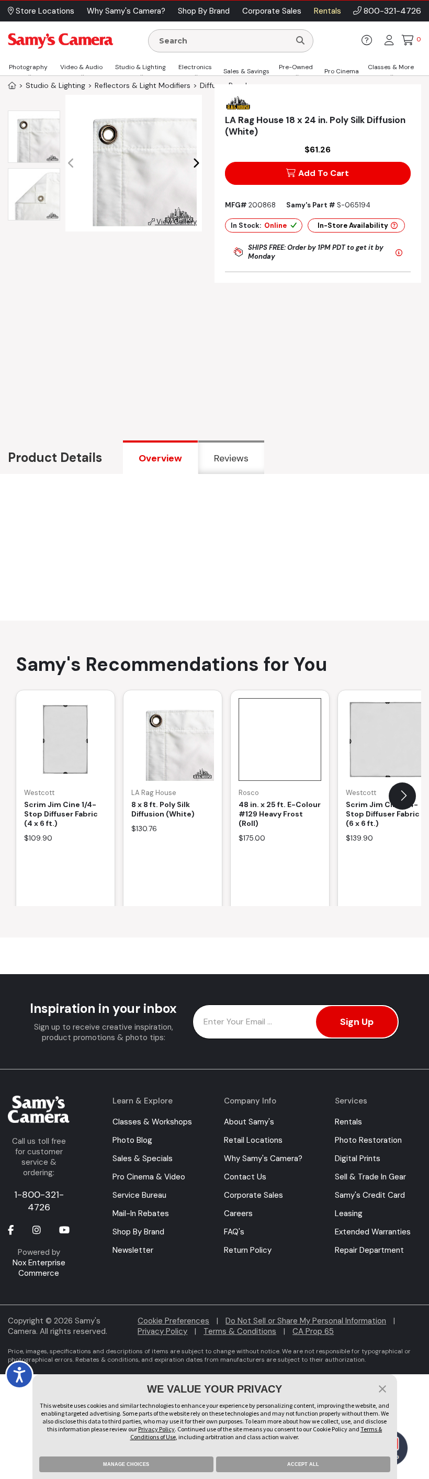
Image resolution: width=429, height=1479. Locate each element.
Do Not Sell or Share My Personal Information (305, 1321)
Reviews (231, 458)
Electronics (195, 67)
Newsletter (132, 1250)
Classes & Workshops (152, 1122)
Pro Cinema (341, 71)
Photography (28, 67)
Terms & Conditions (240, 1331)
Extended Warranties (373, 1232)
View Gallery (176, 221)
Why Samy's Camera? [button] (126, 11)
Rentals (348, 1122)
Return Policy (248, 1250)
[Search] (300, 40)
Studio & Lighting (140, 67)
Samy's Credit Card (370, 1195)
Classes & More (391, 67)
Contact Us (245, 1177)
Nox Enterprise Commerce (39, 1267)
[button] (196, 163)
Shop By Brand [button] (204, 11)
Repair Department (369, 1250)
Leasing (349, 1213)
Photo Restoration (368, 1140)
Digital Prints (357, 1158)
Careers (238, 1213)
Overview (160, 458)
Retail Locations (253, 1140)
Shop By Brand (138, 1232)
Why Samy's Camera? (263, 1158)
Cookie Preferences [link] (173, 1321)
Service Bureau (139, 1195)
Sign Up (357, 1022)
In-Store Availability (353, 225)
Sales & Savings (246, 71)
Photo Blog (132, 1140)
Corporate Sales (253, 1195)
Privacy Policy (162, 1331)
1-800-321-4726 (39, 1200)
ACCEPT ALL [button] (303, 1464)
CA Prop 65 (313, 1331)
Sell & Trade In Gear (370, 1177)
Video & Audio (81, 67)
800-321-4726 (392, 10)
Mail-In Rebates (140, 1213)
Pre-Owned (296, 67)
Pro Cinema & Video (148, 1177)
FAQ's (234, 1232)
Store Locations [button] (44, 11)
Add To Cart (323, 173)
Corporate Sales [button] (271, 11)
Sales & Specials (142, 1158)
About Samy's (249, 1122)
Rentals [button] (327, 11)
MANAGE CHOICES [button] (126, 1464)
